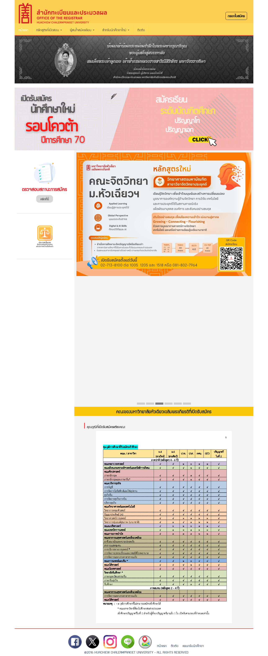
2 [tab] (148, 405)
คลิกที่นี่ (44, 199)
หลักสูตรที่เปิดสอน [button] (48, 30)
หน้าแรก (23, 30)
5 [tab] (176, 405)
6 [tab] (185, 405)
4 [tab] (167, 405)
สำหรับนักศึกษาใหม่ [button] (114, 30)
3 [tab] (157, 405)
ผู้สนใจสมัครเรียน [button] (81, 30)
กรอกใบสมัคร (236, 16)
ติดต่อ (141, 30)
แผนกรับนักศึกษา (193, 645)
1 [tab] (139, 405)
